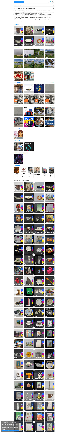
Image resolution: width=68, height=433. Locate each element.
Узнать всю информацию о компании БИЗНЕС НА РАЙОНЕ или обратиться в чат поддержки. (33, 21)
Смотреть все (51, 82)
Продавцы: (17, 165)
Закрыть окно (10, 430)
